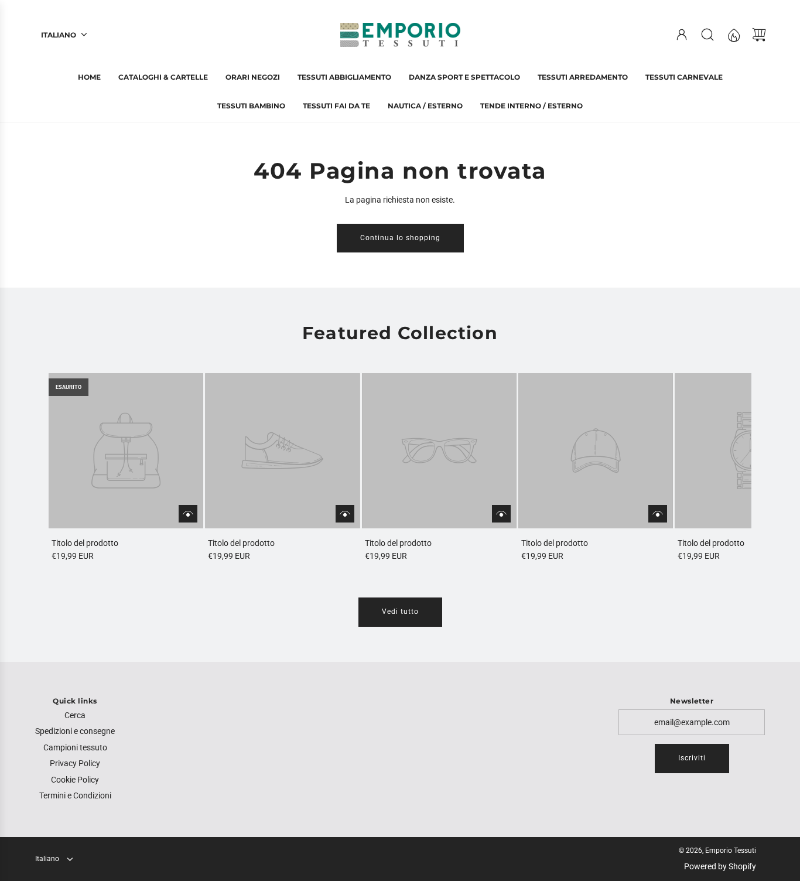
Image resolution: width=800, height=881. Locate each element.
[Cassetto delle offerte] (733, 34)
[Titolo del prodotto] (126, 450)
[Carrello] (759, 34)
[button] (76, 468)
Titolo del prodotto (85, 543)
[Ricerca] (707, 34)
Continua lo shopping (400, 238)
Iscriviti (692, 758)
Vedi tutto (400, 611)
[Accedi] (682, 34)
